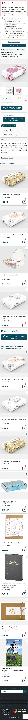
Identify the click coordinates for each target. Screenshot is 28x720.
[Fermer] (25, 3)
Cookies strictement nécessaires (13, 18)
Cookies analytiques (10, 26)
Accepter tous (14, 45)
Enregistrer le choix (14, 42)
